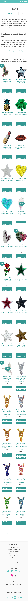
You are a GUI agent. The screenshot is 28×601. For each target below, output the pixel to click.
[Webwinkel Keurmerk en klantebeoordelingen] (14, 577)
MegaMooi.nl (18, 592)
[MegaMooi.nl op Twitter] (8, 571)
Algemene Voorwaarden (14, 560)
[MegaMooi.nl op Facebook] (12, 571)
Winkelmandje (23, 1)
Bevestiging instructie (14, 551)
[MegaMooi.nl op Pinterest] (16, 571)
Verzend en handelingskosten (14, 549)
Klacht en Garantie (14, 555)
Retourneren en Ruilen (14, 553)
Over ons (14, 564)
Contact (14, 557)
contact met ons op (15, 586)
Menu (4, 1)
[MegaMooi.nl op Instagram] (20, 571)
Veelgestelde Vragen (14, 547)
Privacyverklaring (14, 562)
